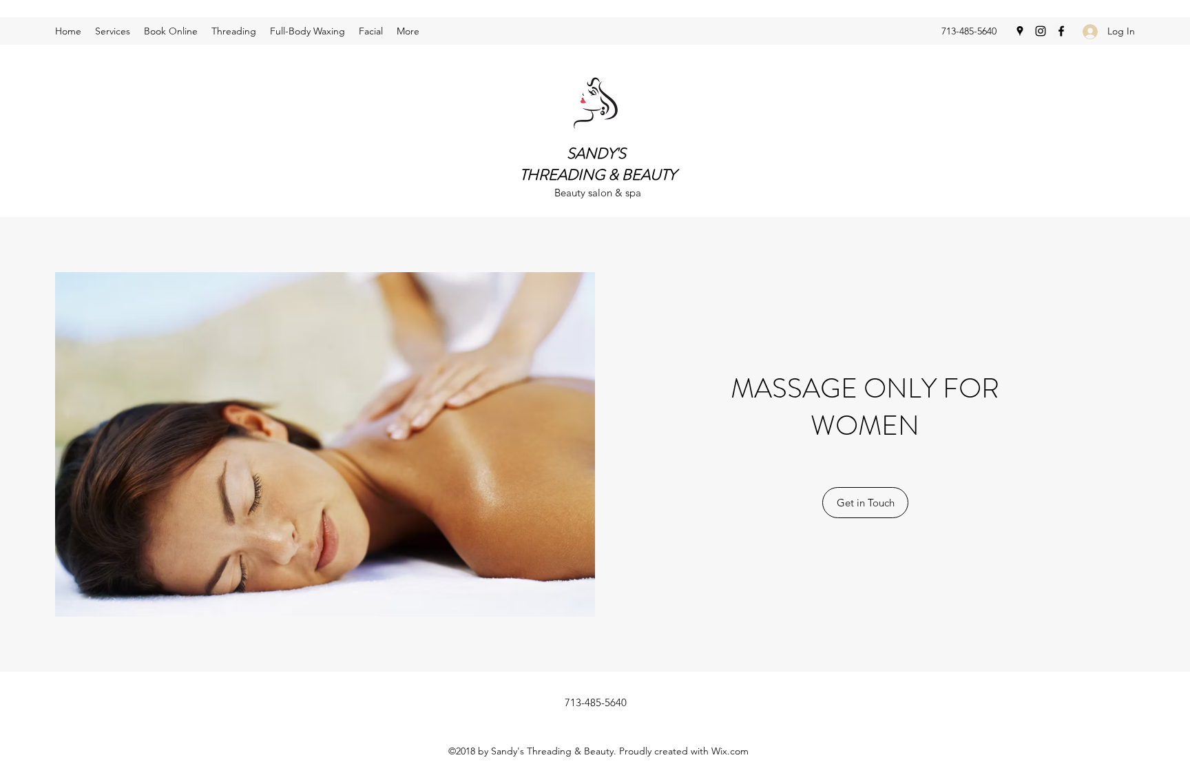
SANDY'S (598, 153)
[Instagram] (1040, 31)
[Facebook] (1061, 31)
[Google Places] (1020, 31)
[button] (865, 502)
